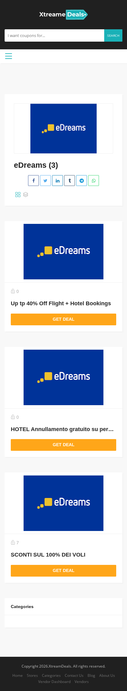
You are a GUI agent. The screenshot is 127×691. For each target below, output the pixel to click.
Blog (91, 675)
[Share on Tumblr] (69, 180)
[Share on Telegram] (81, 180)
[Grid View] (17, 194)
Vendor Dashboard (54, 681)
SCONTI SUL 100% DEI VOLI (48, 555)
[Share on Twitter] (45, 180)
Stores (32, 675)
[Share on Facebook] (33, 180)
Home (17, 675)
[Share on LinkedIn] (57, 180)
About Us (107, 675)
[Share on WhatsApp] (93, 180)
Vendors (82, 681)
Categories (51, 675)
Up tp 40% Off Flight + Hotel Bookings (61, 303)
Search (113, 35)
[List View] (25, 194)
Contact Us (74, 675)
